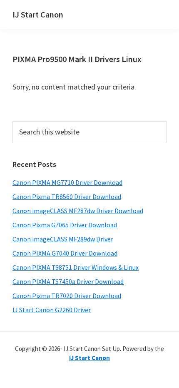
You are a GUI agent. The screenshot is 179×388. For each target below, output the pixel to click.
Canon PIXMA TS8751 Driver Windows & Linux (75, 267)
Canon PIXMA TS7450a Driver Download (68, 281)
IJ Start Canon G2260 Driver (51, 310)
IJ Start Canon (37, 14)
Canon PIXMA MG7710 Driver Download (67, 182)
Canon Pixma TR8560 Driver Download (66, 196)
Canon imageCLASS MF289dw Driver (62, 239)
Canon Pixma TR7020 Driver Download (66, 295)
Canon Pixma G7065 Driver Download (64, 225)
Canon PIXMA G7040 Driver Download (64, 253)
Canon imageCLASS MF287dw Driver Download (77, 210)
